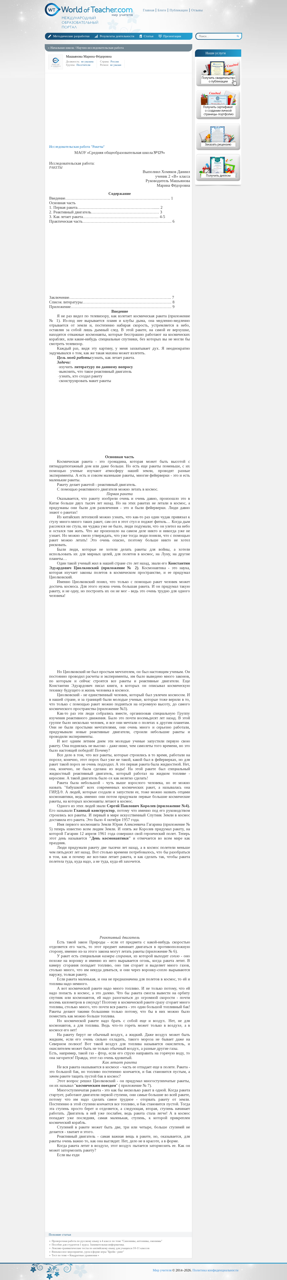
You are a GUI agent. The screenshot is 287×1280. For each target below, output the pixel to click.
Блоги (162, 10)
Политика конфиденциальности (215, 1270)
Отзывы (197, 10)
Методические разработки (71, 36)
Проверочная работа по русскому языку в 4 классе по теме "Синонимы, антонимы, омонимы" (107, 1241)
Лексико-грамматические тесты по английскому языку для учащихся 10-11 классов (100, 1248)
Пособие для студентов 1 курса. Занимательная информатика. (88, 1244)
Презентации (172, 36)
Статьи (148, 36)
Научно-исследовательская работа (100, 47)
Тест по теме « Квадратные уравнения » (75, 1255)
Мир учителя (162, 1270)
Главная (148, 10)
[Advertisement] (119, 108)
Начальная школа (62, 47)
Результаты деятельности (117, 36)
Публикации (179, 10)
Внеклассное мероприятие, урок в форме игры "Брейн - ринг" (88, 1251)
